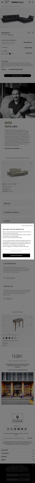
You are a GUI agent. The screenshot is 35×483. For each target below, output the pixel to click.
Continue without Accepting (27, 225)
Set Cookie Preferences (16, 251)
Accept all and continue (16, 255)
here (9, 246)
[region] (17, 241)
